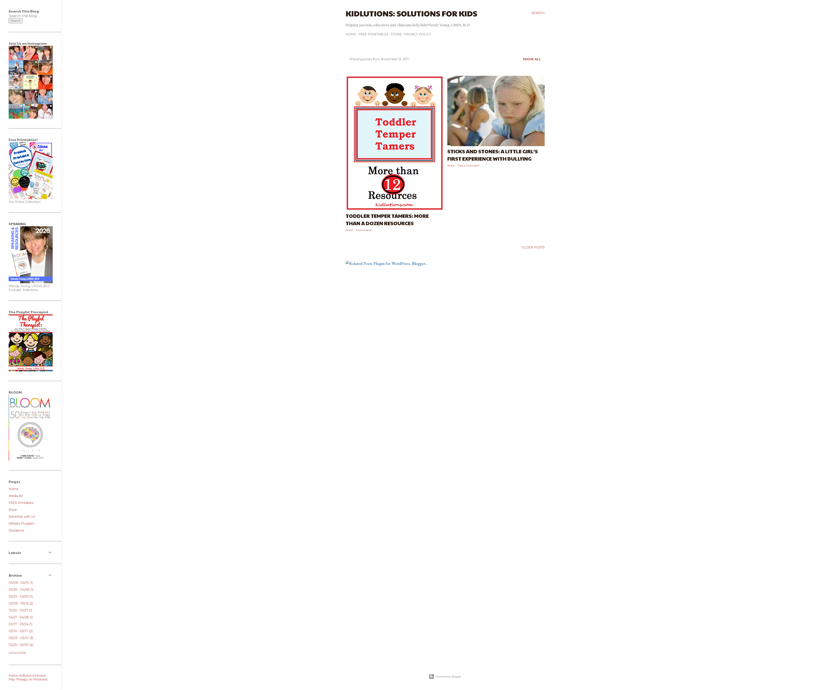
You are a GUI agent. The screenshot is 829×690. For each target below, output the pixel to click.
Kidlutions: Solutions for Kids (411, 13)
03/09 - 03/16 (20, 603)
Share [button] (349, 230)
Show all (532, 59)
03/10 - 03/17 (20, 631)
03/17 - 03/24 (20, 624)
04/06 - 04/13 (20, 583)
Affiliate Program (21, 523)
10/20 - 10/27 (20, 610)
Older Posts (533, 247)
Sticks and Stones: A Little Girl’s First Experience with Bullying (492, 154)
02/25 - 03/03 (20, 645)
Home (351, 34)
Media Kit (16, 496)
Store (396, 34)
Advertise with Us (22, 517)
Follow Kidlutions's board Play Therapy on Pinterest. (28, 677)
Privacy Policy (417, 34)
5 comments (364, 230)
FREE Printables (373, 34)
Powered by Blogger (448, 676)
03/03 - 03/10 (20, 638)
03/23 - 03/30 (20, 596)
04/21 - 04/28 (20, 617)
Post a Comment (468, 165)
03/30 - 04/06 (21, 590)
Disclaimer (16, 530)
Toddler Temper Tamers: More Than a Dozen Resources (387, 219)
